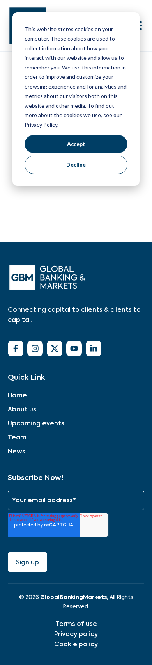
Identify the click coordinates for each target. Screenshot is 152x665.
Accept (76, 143)
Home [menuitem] (17, 395)
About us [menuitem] (22, 409)
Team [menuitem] (17, 437)
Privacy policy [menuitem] (76, 634)
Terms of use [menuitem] (76, 624)
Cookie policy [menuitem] (76, 644)
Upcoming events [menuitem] (36, 423)
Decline (76, 164)
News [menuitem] (16, 451)
